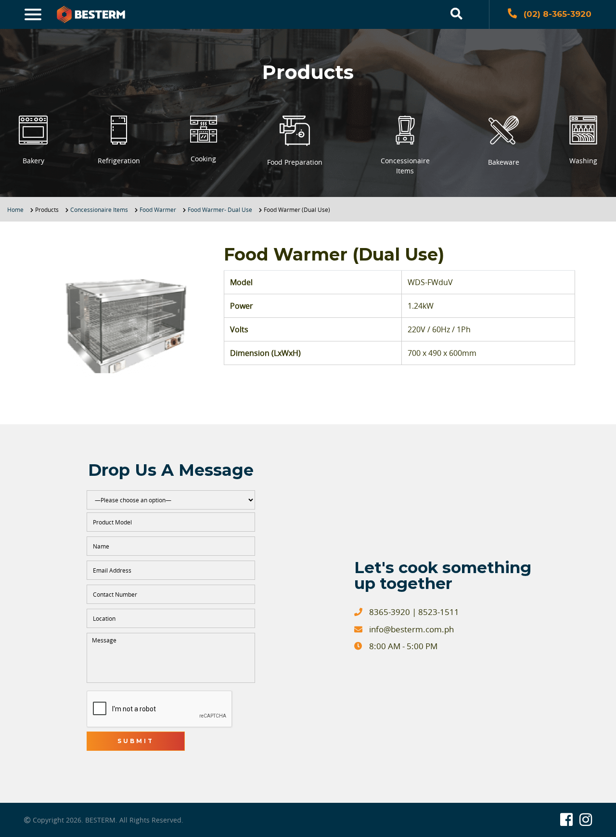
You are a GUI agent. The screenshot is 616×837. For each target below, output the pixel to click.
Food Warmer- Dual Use (220, 209)
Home (15, 209)
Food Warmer (158, 209)
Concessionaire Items (99, 209)
